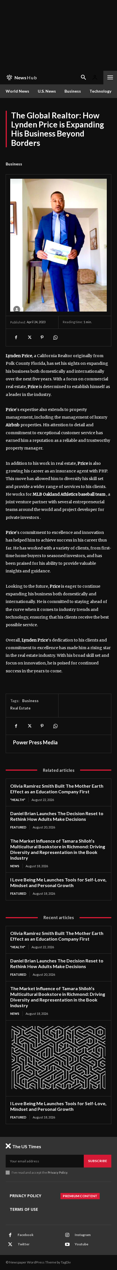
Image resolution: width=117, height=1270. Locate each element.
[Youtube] (67, 1244)
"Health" (17, 800)
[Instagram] (67, 1235)
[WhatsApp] (55, 337)
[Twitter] (29, 337)
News (14, 866)
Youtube (81, 1244)
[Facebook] (16, 337)
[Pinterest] (42, 337)
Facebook (26, 1235)
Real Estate (20, 708)
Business (14, 163)
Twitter (24, 1244)
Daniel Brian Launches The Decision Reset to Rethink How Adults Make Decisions (56, 816)
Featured (18, 827)
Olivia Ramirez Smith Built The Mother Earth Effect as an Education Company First (56, 788)
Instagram (83, 1235)
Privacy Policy (57, 1172)
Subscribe (97, 1161)
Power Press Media (35, 742)
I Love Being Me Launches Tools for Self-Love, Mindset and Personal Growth (58, 882)
